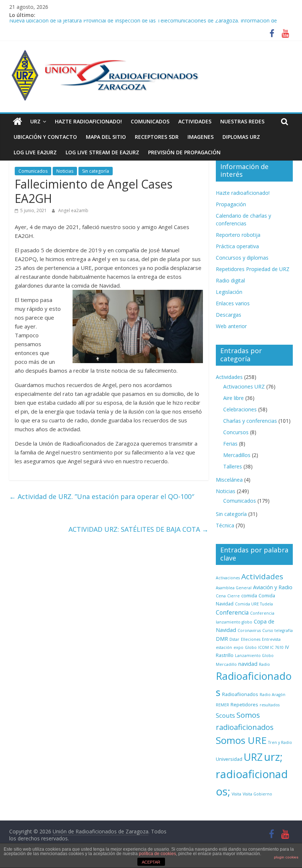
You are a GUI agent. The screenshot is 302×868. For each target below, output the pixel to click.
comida (249, 595)
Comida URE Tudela (254, 604)
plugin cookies (286, 857)
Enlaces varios (233, 303)
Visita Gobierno (257, 794)
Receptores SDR (157, 136)
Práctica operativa (237, 246)
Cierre (233, 595)
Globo (251, 647)
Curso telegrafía (277, 630)
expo (238, 647)
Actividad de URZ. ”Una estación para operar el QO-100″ (101, 496)
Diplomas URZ (241, 136)
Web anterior (231, 326)
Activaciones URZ (244, 386)
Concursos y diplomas (242, 257)
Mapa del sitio (106, 136)
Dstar (234, 639)
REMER (222, 704)
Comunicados (150, 121)
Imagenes (200, 136)
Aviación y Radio (272, 587)
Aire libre (233, 397)
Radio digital (230, 280)
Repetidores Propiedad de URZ (252, 269)
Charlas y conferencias (250, 420)
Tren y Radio (280, 742)
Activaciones (228, 577)
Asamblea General (234, 587)
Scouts (225, 715)
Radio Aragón (272, 694)
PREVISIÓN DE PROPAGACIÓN (184, 152)
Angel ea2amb (73, 210)
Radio (264, 664)
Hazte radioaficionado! (88, 121)
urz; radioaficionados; (252, 774)
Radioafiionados (240, 694)
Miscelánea (229, 479)
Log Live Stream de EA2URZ (102, 152)
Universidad (229, 759)
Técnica (225, 525)
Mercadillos (236, 454)
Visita (236, 794)
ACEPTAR (151, 862)
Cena (221, 595)
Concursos (236, 432)
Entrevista (271, 639)
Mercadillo (226, 664)
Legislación (229, 291)
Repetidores (244, 704)
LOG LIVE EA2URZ (35, 152)
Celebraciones (240, 409)
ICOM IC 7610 (271, 647)
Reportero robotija (238, 234)
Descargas (228, 314)
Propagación (231, 204)
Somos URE (241, 740)
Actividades (194, 121)
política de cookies (157, 853)
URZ (35, 121)
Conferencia (232, 612)
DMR (222, 638)
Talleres (232, 466)
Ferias (230, 443)
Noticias (64, 171)
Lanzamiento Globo (254, 655)
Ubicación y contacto (45, 136)
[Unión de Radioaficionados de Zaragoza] (17, 121)
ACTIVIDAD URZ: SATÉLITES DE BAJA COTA (138, 529)
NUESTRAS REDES (242, 121)
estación (224, 647)
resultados (270, 704)
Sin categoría (95, 171)
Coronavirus (249, 630)
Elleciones (250, 639)
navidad (247, 663)
